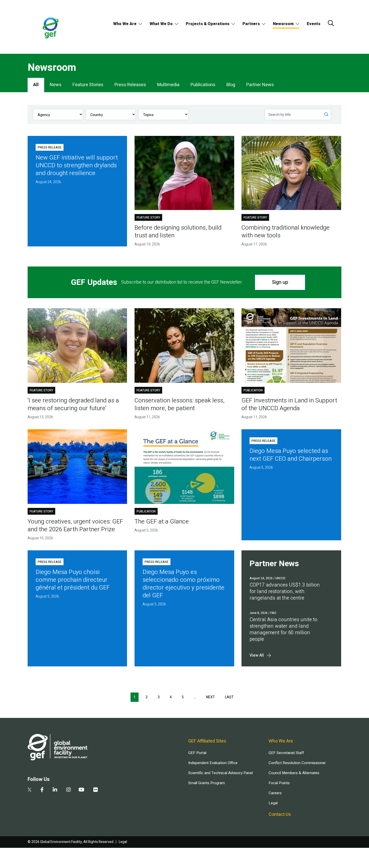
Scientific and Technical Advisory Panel (220, 773)
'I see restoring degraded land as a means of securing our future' (73, 404)
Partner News (260, 84)
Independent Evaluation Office (212, 763)
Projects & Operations (207, 24)
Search (331, 23)
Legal (273, 803)
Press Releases (130, 84)
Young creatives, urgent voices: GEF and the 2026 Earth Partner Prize (75, 525)
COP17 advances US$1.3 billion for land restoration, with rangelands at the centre (285, 591)
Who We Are (125, 24)
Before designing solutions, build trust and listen (178, 231)
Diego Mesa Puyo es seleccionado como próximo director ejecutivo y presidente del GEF (183, 584)
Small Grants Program (206, 783)
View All (257, 655)
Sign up (280, 282)
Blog (230, 84)
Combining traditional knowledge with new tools (285, 231)
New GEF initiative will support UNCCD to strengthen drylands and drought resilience (77, 165)
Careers (275, 793)
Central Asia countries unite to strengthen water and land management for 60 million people (283, 629)
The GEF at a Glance (162, 521)
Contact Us (280, 814)
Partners (251, 24)
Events (313, 24)
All (36, 84)
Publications (203, 84)
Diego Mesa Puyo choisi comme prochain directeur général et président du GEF (73, 580)
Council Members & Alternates (294, 773)
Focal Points (279, 783)
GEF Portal (197, 753)
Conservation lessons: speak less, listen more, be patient (179, 404)
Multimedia (168, 84)
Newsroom (283, 24)
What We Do (161, 24)
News (56, 84)
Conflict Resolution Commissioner (297, 763)
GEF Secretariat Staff (286, 753)
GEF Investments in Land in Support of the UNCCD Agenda (289, 404)
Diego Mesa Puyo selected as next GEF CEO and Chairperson (291, 455)
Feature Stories (88, 84)
